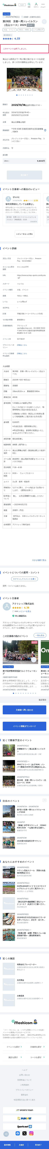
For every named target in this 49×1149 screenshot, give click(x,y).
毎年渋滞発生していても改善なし (20, 204)
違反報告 (42, 700)
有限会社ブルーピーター (26, 964)
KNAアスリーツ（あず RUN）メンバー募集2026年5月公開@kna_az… (31, 765)
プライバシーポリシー (24, 1090)
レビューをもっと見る (24, 234)
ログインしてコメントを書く (24, 579)
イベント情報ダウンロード (24, 726)
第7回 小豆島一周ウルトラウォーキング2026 (31, 810)
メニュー (43, 7)
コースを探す (36, 1057)
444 (23, 611)
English (22, 5)
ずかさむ (16, 197)
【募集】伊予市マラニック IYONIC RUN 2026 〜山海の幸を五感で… (31, 826)
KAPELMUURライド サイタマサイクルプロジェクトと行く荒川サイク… (31, 887)
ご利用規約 (24, 1085)
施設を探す (13, 1057)
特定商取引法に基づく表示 (24, 1100)
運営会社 (24, 1095)
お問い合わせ (24, 1075)
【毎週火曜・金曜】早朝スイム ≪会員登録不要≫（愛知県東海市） (31, 934)
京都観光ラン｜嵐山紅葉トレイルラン (31, 750)
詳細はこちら (22, 345)
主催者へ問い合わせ (24, 710)
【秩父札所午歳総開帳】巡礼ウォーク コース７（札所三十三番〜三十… (31, 903)
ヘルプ (24, 1070)
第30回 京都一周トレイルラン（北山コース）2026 (31, 781)
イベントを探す (13, 1047)
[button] (16, 95)
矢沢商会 (20, 980)
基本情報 (7, 1145)
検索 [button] (29, 7)
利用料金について (24, 1080)
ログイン (36, 7)
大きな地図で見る (39, 560)
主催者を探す (36, 1047)
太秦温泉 (20, 996)
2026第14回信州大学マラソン (29, 841)
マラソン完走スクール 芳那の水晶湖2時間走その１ (31, 871)
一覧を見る (40, 635)
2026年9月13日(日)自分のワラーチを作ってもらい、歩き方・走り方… (31, 918)
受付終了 (38, 1145)
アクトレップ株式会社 (23, 603)
